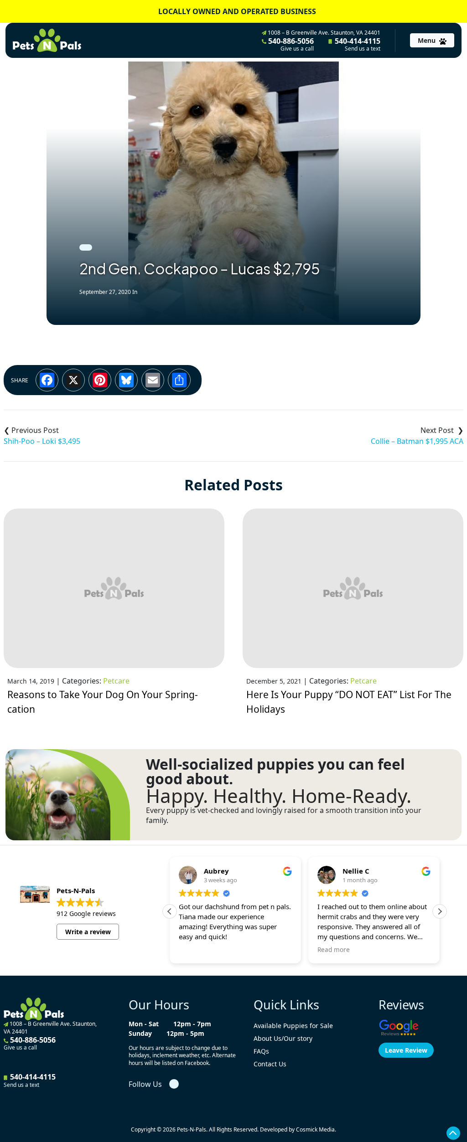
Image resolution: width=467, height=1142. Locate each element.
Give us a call (297, 49)
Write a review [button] (88, 931)
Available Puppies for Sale (293, 1025)
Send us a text (362, 49)
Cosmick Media (315, 1129)
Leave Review (406, 1050)
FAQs (261, 1051)
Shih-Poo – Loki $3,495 (42, 441)
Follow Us (145, 1084)
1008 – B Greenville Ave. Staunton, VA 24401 (323, 32)
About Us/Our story (283, 1038)
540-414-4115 (356, 44)
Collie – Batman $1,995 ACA (417, 441)
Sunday (140, 1033)
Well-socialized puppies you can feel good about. (275, 771)
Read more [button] (333, 950)
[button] (439, 911)
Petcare (116, 681)
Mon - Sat (144, 1023)
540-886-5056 (290, 44)
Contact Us (270, 1064)
